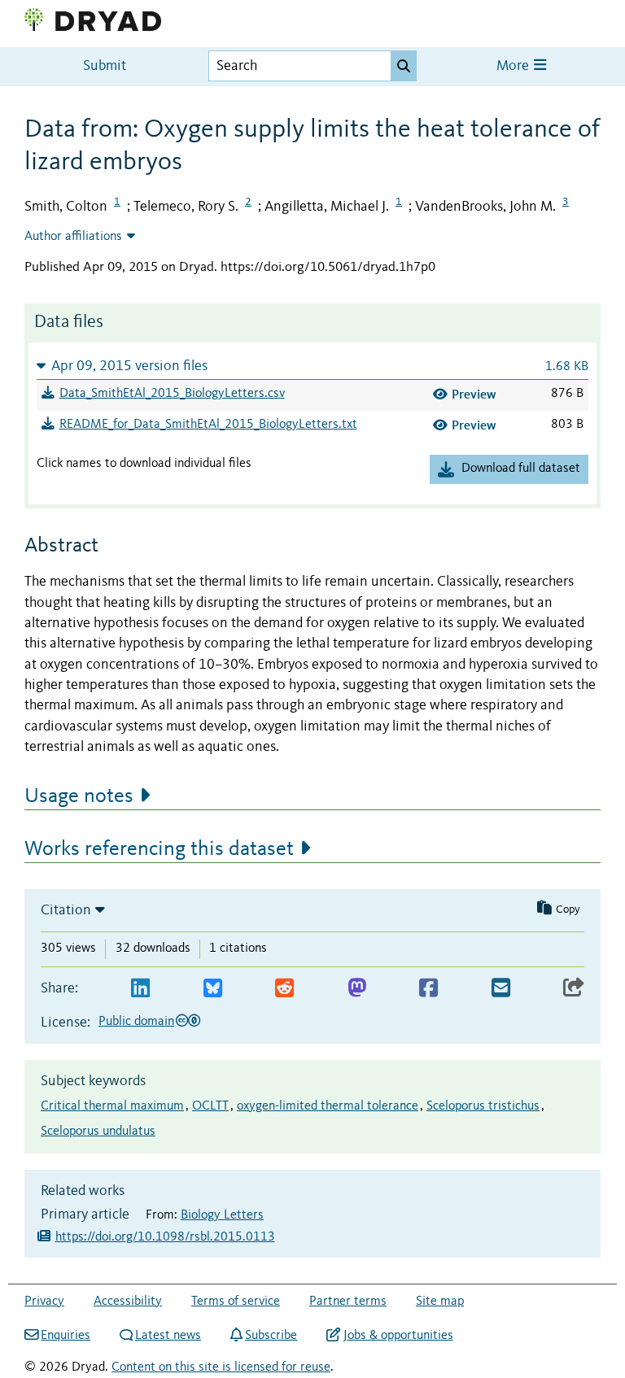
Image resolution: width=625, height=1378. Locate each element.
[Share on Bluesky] (212, 989)
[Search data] (404, 65)
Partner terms (348, 1301)
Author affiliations (73, 236)
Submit (104, 66)
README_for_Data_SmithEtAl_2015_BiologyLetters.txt (208, 424)
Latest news (168, 1335)
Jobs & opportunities (397, 1335)
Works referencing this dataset (159, 849)
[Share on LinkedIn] (140, 989)
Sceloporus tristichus (483, 1106)
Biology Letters (222, 1215)
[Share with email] (501, 989)
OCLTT (210, 1106)
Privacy (44, 1301)
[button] (312, 366)
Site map (440, 1301)
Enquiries (65, 1335)
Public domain (136, 1021)
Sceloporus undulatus (98, 1131)
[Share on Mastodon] (356, 989)
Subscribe (271, 1335)
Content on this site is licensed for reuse (220, 1367)
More (514, 66)
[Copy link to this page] (573, 989)
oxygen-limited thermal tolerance (327, 1106)
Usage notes (78, 796)
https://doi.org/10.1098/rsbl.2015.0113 (165, 1237)
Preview (474, 394)
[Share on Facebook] (428, 989)
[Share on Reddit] (284, 989)
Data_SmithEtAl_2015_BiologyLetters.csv (172, 393)
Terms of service (235, 1301)
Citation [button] (66, 910)
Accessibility (128, 1301)
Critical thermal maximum (112, 1106)
